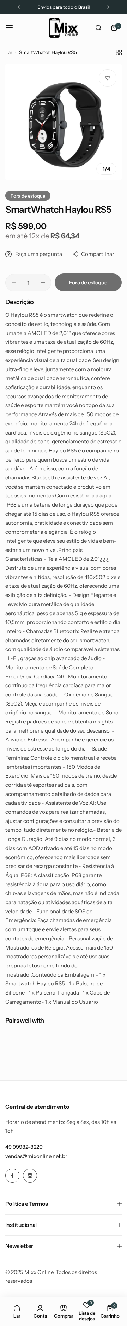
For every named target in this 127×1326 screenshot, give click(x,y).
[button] (18, 7)
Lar (8, 52)
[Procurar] (98, 28)
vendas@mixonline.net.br (36, 1156)
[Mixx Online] (63, 28)
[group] (63, 122)
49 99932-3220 (24, 1147)
